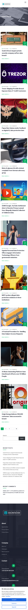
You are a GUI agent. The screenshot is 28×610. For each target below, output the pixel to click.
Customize (14, 603)
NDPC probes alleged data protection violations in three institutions (11, 297)
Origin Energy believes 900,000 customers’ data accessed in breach (12, 416)
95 (16, 428)
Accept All (14, 599)
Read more (5, 58)
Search (5, 435)
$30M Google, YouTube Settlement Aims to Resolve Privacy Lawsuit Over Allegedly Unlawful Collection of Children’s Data (14, 474)
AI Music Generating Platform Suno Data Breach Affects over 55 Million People (14, 374)
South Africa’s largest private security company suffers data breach (12, 53)
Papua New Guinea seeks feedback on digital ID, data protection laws (12, 463)
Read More (8, 596)
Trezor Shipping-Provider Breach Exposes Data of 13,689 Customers (13, 458)
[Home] (12, 512)
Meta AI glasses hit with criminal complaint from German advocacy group (13, 170)
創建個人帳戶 (6, 490)
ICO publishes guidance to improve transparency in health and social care (13, 492)
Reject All (14, 607)
